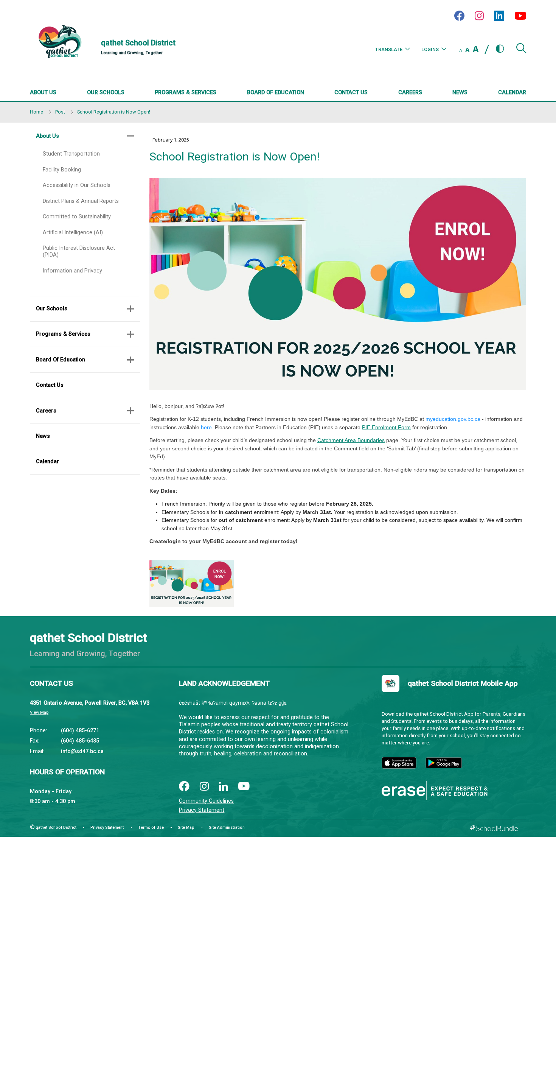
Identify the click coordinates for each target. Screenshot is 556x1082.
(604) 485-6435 (80, 741)
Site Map (186, 827)
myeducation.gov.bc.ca (453, 419)
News (43, 436)
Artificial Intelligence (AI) (73, 232)
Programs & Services (63, 334)
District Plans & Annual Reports (81, 201)
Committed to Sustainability (77, 216)
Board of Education (60, 360)
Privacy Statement (201, 810)
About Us (47, 136)
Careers (46, 411)
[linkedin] (223, 787)
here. (207, 427)
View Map (39, 712)
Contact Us (50, 385)
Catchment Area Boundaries (351, 440)
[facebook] (184, 786)
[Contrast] (500, 49)
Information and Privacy (72, 271)
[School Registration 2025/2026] (191, 583)
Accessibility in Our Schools (76, 185)
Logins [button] (430, 49)
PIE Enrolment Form (386, 427)
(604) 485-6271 (80, 730)
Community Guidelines (206, 801)
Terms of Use (151, 827)
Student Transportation (71, 154)
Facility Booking (62, 170)
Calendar (47, 461)
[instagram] (204, 787)
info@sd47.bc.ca (82, 751)
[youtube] (244, 786)
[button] (521, 51)
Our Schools (51, 308)
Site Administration (227, 827)
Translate (388, 49)
